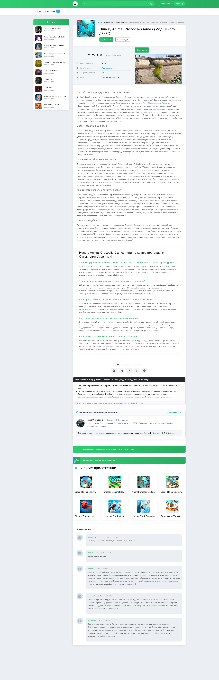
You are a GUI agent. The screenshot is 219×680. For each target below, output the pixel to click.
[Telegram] (114, 370)
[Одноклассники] (129, 370)
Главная (37, 11)
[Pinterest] (144, 370)
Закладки (124, 39)
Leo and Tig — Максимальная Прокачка (152, 103)
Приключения (108, 68)
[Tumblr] (137, 370)
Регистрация (165, 4)
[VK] (121, 370)
